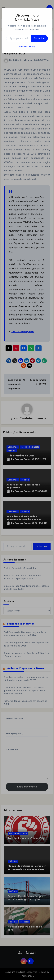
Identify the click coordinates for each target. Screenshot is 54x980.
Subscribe (39, 38)
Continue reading (27, 46)
